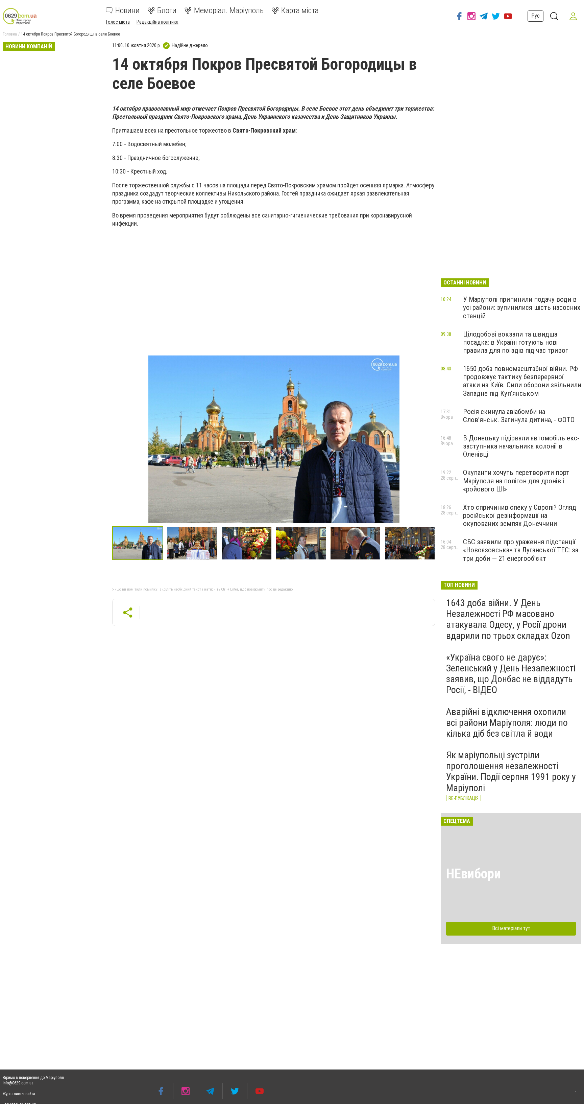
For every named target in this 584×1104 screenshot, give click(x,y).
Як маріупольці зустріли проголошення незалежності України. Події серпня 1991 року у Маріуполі (511, 772)
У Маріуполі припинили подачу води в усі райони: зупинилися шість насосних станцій (521, 307)
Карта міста (300, 10)
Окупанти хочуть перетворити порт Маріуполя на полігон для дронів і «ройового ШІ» (516, 480)
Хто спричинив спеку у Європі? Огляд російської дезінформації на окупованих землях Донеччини (519, 515)
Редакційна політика (157, 22)
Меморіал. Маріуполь (229, 10)
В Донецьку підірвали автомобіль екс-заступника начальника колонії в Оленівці (521, 446)
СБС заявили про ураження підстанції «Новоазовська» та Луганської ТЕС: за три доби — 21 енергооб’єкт (520, 550)
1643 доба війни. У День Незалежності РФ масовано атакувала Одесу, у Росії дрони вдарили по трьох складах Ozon (508, 619)
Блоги (166, 10)
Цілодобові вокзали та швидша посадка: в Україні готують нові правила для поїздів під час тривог (515, 342)
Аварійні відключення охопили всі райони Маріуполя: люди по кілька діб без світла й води (507, 722)
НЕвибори (473, 874)
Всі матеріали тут (511, 928)
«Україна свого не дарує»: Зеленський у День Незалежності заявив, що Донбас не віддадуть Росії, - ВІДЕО (511, 674)
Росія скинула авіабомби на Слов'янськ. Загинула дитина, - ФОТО (519, 416)
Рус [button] (535, 16)
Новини (127, 10)
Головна (10, 34)
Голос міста (118, 22)
